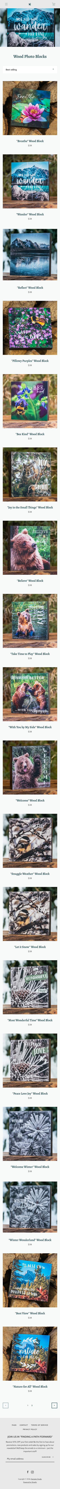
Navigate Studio (36, 1479)
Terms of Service (39, 1425)
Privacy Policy (30, 1429)
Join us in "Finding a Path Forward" (30, 1436)
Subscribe (46, 1457)
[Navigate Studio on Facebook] (27, 1472)
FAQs (14, 1425)
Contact (24, 1425)
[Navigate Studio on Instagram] (32, 1472)
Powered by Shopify (30, 1482)
